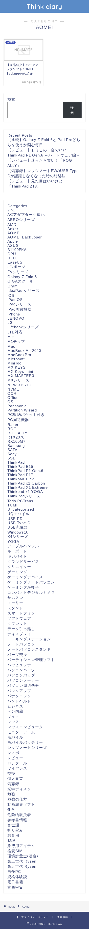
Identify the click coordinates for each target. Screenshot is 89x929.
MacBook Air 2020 (24, 350)
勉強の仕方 (17, 799)
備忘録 (13, 784)
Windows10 (17, 532)
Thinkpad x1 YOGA (25, 491)
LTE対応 (14, 332)
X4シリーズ (17, 537)
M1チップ (16, 341)
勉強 (11, 794)
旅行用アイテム (21, 846)
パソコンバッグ (21, 675)
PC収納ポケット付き (26, 414)
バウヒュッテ (19, 665)
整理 (11, 840)
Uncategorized (20, 509)
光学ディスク (19, 789)
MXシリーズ (18, 380)
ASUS (13, 245)
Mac (11, 346)
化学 (11, 809)
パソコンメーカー (23, 680)
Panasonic (17, 406)
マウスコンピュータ (25, 727)
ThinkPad (16, 462)
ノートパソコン (21, 644)
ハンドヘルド (19, 701)
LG (10, 322)
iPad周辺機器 (19, 309)
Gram (12, 286)
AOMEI (14, 233)
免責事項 (62, 917)
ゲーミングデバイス (25, 577)
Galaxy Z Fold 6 (22, 277)
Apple (12, 241)
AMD (12, 224)
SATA (12, 450)
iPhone (13, 314)
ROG (12, 429)
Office (13, 397)
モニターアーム (21, 732)
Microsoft (16, 359)
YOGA (13, 541)
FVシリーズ (17, 272)
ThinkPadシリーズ (24, 496)
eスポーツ (16, 267)
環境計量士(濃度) (22, 856)
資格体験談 (17, 877)
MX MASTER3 (20, 376)
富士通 (13, 825)
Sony (12, 454)
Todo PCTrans (20, 501)
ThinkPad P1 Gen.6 (25, 471)
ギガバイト (17, 556)
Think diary (44, 6)
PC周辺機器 (18, 420)
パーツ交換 (17, 654)
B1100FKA (17, 250)
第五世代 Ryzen (21, 866)
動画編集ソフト (21, 804)
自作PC (14, 871)
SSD (11, 458)
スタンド (15, 608)
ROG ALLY (17, 433)
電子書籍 (15, 882)
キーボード (17, 551)
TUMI (12, 505)
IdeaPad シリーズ (23, 290)
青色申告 (15, 887)
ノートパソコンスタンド (29, 649)
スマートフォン (21, 613)
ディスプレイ (19, 634)
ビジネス (15, 706)
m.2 (10, 337)
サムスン (15, 598)
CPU (11, 254)
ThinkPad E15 (20, 466)
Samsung (16, 445)
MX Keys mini (20, 371)
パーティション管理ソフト (31, 660)
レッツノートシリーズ (27, 747)
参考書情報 (17, 820)
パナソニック (19, 696)
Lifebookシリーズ (23, 327)
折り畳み (15, 830)
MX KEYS (16, 367)
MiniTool (14, 363)
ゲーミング (17, 572)
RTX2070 (15, 437)
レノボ (13, 753)
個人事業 (15, 778)
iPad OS (15, 300)
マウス (13, 722)
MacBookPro (19, 355)
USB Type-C (18, 523)
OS (10, 402)
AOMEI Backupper (24, 237)
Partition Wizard (22, 410)
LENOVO (15, 318)
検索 (11, 99)
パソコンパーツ (21, 670)
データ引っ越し (21, 629)
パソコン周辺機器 (23, 685)
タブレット (17, 623)
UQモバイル (18, 514)
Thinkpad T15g (21, 479)
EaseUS (14, 262)
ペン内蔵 (15, 711)
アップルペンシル (23, 546)
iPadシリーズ (19, 304)
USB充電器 (17, 527)
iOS (10, 295)
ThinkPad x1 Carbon (26, 483)
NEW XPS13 (19, 385)
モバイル (15, 737)
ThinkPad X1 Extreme (27, 487)
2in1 (11, 210)
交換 (11, 773)
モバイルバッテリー (25, 742)
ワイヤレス (17, 768)
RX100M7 (16, 441)
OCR (12, 393)
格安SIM (15, 851)
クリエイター (19, 567)
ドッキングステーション (29, 639)
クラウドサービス (23, 561)
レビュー (15, 758)
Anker (12, 229)
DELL (12, 258)
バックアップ (19, 691)
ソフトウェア (19, 618)
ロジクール (17, 763)
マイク (13, 716)
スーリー (15, 603)
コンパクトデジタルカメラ (31, 592)
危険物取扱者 (19, 815)
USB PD (15, 519)
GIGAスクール (20, 281)
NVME (13, 389)
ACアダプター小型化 (26, 214)
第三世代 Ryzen (21, 861)
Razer (13, 425)
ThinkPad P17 (20, 475)
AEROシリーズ (21, 220)
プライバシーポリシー (34, 917)
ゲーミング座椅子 (23, 587)
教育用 (13, 835)
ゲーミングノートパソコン (31, 582)
